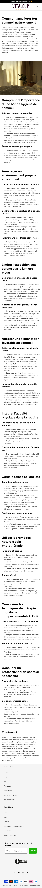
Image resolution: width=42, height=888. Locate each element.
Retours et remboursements (14, 826)
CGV (5, 817)
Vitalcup (9, 885)
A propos (7, 786)
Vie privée (8, 831)
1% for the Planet (10, 795)
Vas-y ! (33, 851)
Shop (6, 772)
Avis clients (8, 790)
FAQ (5, 781)
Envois (6, 822)
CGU (5, 812)
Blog (5, 777)
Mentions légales (10, 835)
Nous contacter (9, 800)
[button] (4, 7)
